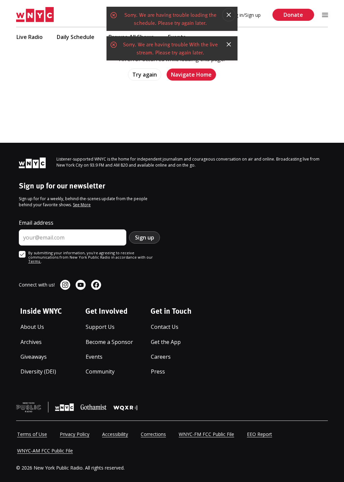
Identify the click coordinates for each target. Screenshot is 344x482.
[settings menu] (325, 14)
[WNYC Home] (35, 15)
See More (82, 205)
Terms (34, 261)
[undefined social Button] (65, 285)
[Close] (228, 14)
